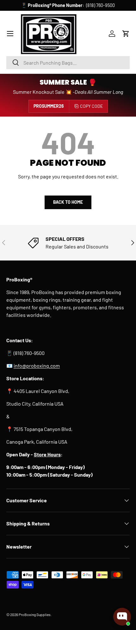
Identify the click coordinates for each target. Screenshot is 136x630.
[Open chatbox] (122, 617)
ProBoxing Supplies (35, 614)
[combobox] (68, 62)
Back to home (68, 202)
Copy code (91, 106)
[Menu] (10, 34)
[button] (126, 34)
